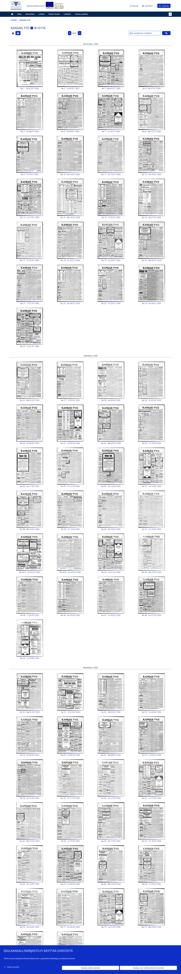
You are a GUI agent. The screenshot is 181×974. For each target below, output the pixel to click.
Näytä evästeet (13, 967)
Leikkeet (67, 14)
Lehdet (41, 14)
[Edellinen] (69, 33)
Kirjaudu (165, 6)
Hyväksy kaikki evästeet (90, 968)
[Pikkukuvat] (18, 33)
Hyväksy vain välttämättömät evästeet (148, 968)
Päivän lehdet (54, 14)
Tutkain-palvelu (81, 14)
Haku (19, 14)
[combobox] (74, 33)
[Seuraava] (79, 33)
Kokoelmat (30, 14)
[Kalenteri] (13, 33)
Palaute (135, 6)
